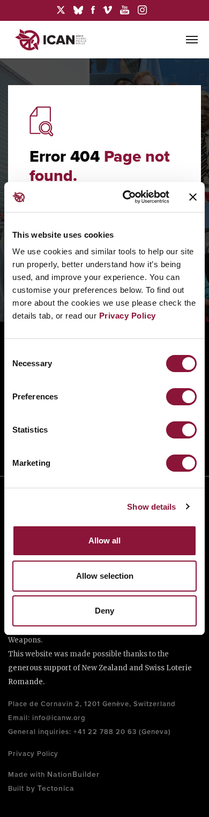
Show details (151, 506)
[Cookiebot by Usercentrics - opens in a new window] (126, 197)
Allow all (104, 540)
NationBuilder (73, 774)
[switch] (181, 396)
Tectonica (56, 788)
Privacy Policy (127, 315)
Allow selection (104, 575)
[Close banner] (193, 197)
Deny (104, 610)
